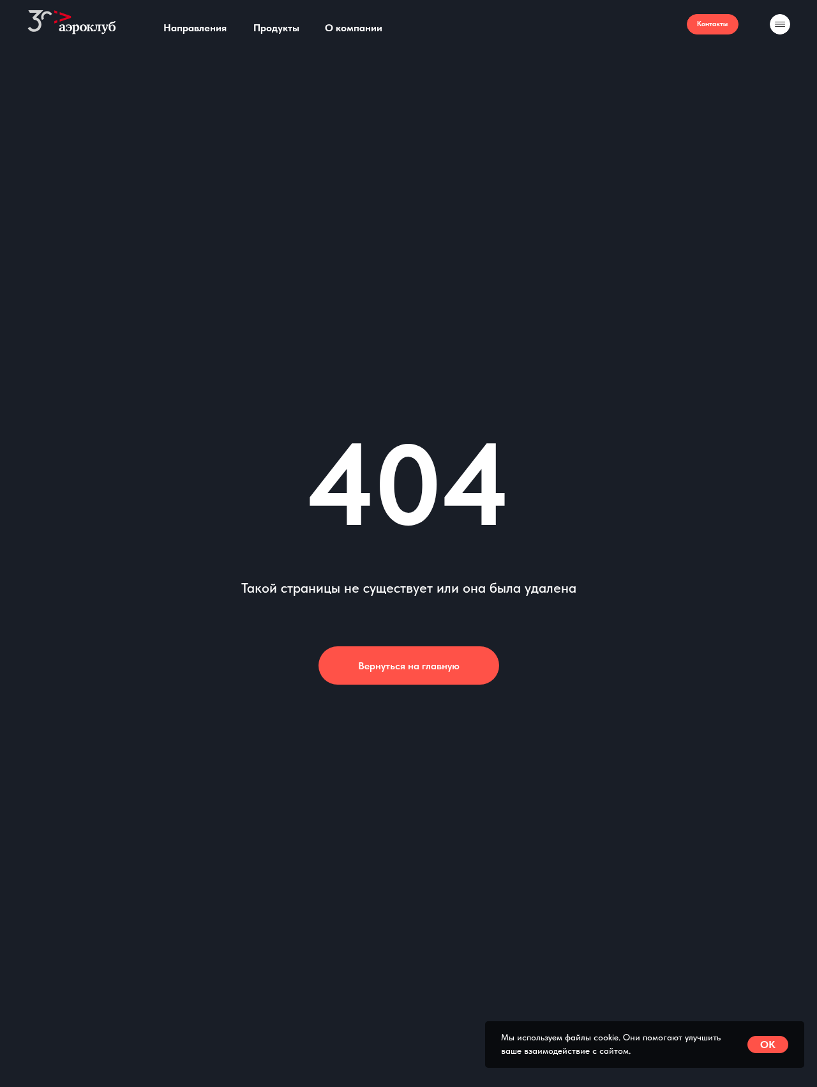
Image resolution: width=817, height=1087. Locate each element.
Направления (195, 28)
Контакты (712, 24)
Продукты (276, 28)
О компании (353, 28)
